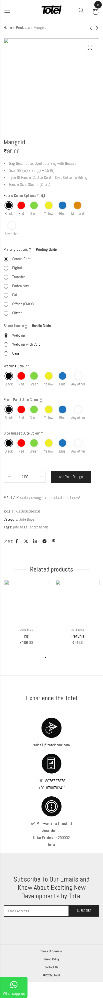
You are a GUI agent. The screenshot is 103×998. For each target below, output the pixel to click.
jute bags (20, 527)
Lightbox (90, 47)
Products (23, 27)
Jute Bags (27, 519)
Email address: (36, 911)
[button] (29, 657)
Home (8, 27)
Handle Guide (41, 325)
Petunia (77, 636)
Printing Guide (46, 249)
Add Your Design (71, 476)
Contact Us (51, 967)
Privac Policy (51, 959)
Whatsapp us (14, 993)
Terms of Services (51, 951)
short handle (39, 527)
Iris (26, 636)
